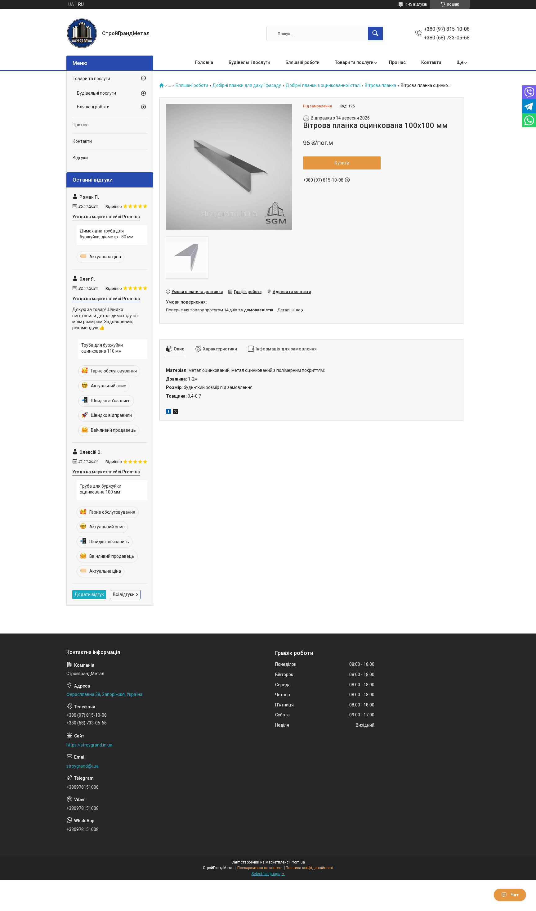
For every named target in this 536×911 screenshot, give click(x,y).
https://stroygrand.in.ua (89, 744)
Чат (515, 894)
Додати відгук (89, 594)
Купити (342, 162)
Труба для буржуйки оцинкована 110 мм (102, 348)
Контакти (431, 62)
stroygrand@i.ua (82, 766)
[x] (175, 412)
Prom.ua (298, 862)
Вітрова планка (380, 85)
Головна (204, 62)
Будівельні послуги (249, 62)
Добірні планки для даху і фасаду (246, 85)
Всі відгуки (124, 594)
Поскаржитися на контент (260, 868)
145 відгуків (416, 4)
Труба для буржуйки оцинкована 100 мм (100, 489)
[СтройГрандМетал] (81, 33)
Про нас (397, 62)
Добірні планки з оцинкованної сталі (323, 85)
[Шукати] (375, 33)
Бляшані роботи (302, 62)
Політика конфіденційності (309, 868)
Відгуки (80, 157)
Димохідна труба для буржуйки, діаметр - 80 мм (106, 234)
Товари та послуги (354, 62)
